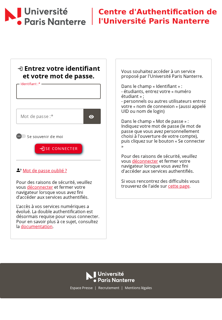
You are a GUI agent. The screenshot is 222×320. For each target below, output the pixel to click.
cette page (179, 186)
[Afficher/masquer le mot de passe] (92, 116)
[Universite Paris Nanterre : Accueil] (110, 280)
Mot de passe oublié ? (45, 171)
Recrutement (108, 287)
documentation (37, 226)
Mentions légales (138, 287)
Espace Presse (81, 287)
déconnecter (40, 187)
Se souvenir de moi (45, 136)
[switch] (21, 136)
